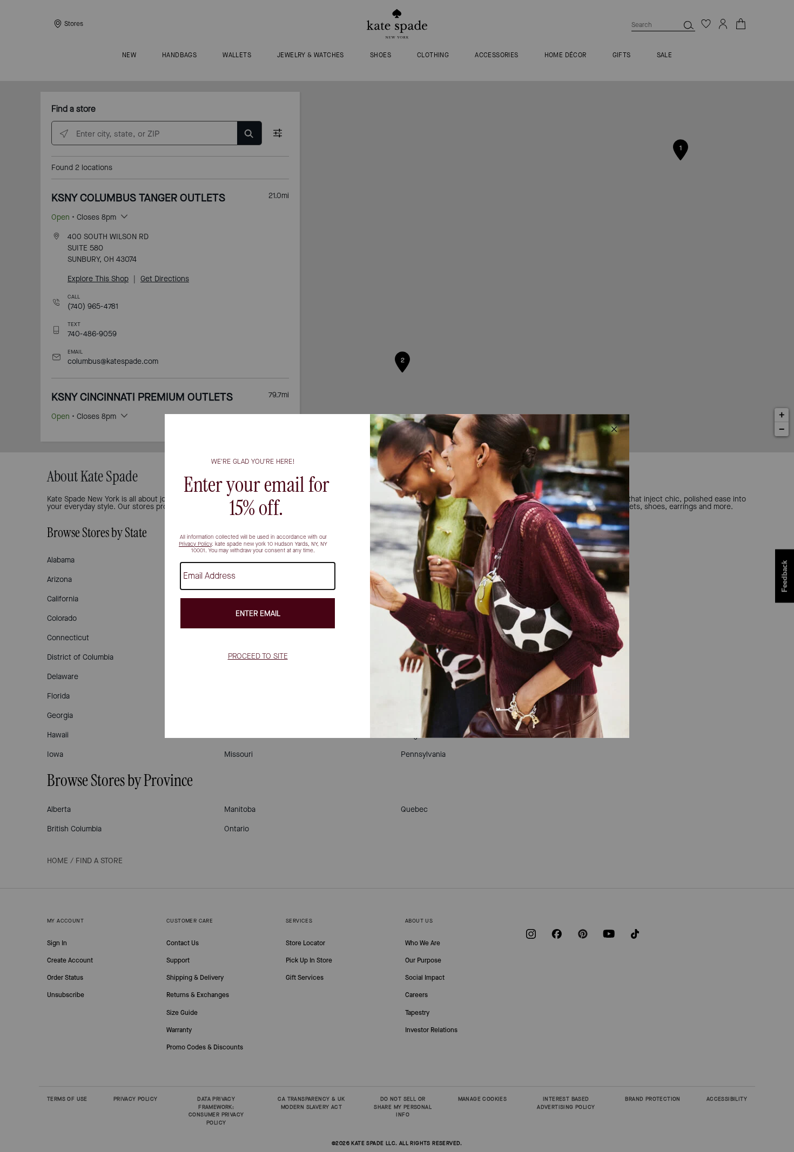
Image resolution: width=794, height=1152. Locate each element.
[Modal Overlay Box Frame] (397, 576)
